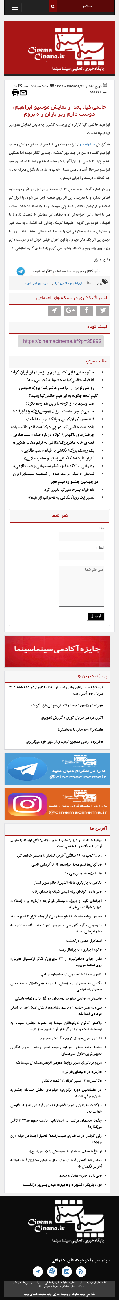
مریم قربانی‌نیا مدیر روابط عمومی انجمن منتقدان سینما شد (58, 1063)
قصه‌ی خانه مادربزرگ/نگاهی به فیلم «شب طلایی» (53, 442)
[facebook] (86, 311)
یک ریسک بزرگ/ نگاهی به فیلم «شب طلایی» (57, 450)
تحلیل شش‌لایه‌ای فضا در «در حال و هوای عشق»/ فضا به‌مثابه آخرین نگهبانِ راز (56, 1163)
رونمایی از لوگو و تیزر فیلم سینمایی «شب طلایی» (53, 466)
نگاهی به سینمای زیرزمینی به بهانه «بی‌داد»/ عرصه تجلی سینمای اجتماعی (56, 986)
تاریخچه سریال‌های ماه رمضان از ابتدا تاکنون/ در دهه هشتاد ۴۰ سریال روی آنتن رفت (56, 690)
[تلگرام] (38, 1271)
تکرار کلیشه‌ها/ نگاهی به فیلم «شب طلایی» (59, 458)
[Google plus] (70, 311)
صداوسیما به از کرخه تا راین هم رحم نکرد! (60, 403)
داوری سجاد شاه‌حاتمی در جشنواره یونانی (71, 974)
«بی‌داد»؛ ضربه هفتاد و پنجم (81, 1176)
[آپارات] (52, 1271)
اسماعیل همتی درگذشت (84, 941)
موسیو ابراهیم (36, 283)
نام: (101, 528)
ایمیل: (100, 547)
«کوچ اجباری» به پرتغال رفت (80, 950)
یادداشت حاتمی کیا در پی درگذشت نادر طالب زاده (52, 427)
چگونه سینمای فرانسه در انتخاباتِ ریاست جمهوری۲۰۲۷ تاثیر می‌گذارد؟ (56, 1124)
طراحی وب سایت (83, 1294)
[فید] (81, 1271)
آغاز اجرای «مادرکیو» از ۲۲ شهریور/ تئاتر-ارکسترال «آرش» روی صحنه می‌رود (56, 962)
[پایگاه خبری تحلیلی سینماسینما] (59, 50)
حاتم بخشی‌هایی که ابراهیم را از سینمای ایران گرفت (52, 372)
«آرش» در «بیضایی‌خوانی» (82, 1072)
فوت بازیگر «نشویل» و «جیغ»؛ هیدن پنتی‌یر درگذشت (62, 1185)
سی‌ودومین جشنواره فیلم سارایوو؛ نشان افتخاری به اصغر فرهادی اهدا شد (56, 1011)
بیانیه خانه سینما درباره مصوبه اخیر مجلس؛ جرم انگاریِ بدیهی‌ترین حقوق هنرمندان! (56, 1050)
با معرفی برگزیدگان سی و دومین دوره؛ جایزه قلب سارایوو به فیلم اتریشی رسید (56, 928)
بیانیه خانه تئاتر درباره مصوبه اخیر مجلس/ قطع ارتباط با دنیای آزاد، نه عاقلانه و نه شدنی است (56, 843)
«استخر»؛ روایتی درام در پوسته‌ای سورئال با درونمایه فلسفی (58, 999)
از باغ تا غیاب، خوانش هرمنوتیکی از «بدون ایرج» (65, 1151)
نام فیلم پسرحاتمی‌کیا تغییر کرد (69, 489)
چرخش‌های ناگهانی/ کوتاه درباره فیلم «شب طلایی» (52, 435)
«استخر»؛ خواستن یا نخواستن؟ (80, 729)
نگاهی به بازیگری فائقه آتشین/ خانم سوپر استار (68, 883)
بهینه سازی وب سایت (53, 1294)
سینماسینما (86, 144)
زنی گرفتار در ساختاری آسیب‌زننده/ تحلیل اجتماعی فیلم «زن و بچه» (56, 1139)
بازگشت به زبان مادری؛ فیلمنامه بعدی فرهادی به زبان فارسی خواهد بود (56, 1108)
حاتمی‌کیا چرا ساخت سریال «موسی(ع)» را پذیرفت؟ (53, 411)
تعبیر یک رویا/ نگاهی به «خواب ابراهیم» (61, 497)
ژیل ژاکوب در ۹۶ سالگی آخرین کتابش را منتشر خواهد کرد (59, 855)
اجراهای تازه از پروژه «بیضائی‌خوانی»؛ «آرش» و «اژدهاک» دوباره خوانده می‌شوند (56, 904)
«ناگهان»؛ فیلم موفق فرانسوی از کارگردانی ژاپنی (66, 864)
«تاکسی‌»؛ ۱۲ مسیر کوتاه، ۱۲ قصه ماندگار (72, 1081)
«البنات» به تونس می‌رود (83, 873)
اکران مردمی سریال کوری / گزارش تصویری (72, 718)
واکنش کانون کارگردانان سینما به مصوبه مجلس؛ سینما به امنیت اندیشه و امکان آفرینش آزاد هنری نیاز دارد (56, 1026)
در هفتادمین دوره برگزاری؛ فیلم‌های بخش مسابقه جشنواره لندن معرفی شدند (56, 1093)
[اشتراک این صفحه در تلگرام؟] (54, 311)
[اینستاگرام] (67, 1271)
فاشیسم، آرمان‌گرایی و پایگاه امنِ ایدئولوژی (59, 419)
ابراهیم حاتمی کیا (68, 283)
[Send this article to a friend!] (23, 93)
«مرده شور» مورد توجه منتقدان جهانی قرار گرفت (67, 705)
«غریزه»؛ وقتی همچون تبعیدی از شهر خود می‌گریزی (64, 742)
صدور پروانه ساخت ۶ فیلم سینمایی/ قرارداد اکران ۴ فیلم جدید (56, 916)
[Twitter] (102, 311)
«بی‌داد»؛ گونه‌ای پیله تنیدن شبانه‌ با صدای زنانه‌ (67, 892)
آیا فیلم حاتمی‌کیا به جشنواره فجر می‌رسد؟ (60, 380)
